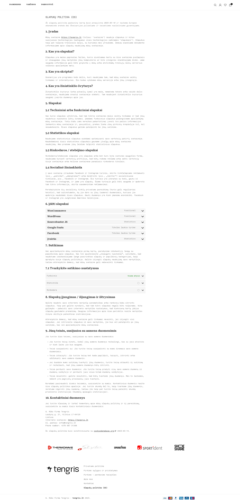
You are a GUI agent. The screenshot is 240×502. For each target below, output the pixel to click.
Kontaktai (89, 483)
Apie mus (88, 479)
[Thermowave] (60, 447)
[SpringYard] (120, 447)
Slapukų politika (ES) (95, 488)
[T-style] (90, 447)
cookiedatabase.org (104, 431)
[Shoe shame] (179, 447)
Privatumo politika (94, 466)
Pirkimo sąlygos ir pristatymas (101, 471)
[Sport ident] (150, 447)
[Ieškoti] (215, 4)
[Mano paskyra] (220, 4)
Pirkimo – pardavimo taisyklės (100, 475)
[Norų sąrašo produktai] (225, 4)
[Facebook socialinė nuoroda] (61, 479)
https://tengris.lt (71, 37)
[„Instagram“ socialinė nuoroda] (64, 479)
